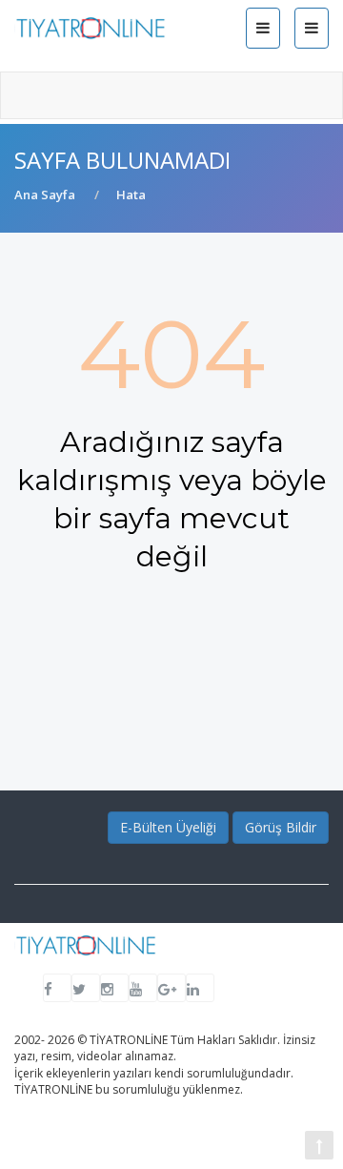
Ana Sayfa (44, 194)
